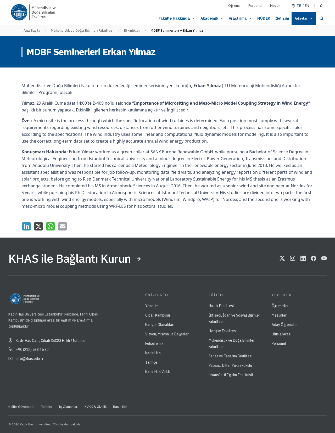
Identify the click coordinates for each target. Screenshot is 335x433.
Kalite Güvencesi (21, 406)
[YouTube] (324, 259)
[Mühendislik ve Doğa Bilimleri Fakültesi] (49, 12)
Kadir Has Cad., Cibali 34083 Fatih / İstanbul (51, 340)
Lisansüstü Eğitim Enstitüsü (231, 375)
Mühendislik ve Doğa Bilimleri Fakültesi (82, 30)
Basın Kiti (120, 406)
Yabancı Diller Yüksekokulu (230, 365)
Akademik (209, 18)
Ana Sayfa (32, 30)
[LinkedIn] (26, 226)
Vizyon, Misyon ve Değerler (167, 334)
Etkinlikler (132, 30)
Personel (255, 5)
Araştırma (238, 18)
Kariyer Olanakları (159, 324)
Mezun (275, 5)
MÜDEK (263, 18)
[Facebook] (313, 259)
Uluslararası (281, 334)
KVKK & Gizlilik (96, 406)
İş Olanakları (68, 406)
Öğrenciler (280, 305)
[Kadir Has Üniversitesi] (21, 12)
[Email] (63, 226)
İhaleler (47, 406)
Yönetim (152, 305)
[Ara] (321, 18)
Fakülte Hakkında (174, 18)
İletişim (282, 18)
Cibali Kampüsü (157, 315)
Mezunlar (279, 315)
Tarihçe (151, 362)
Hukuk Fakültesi (221, 305)
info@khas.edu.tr (29, 358)
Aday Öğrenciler (285, 324)
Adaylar (301, 18)
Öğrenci (234, 5)
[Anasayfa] (322, 6)
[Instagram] (292, 259)
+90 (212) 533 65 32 (32, 349)
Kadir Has (153, 353)
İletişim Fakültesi (223, 331)
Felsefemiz (154, 343)
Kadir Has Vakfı (157, 371)
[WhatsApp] (50, 226)
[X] (38, 226)
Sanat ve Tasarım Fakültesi (230, 356)
